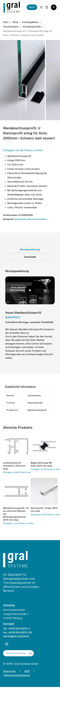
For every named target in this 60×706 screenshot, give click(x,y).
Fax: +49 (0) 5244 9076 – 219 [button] (17, 632)
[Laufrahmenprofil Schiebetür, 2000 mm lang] (16, 446)
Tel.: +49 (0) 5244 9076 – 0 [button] (16, 628)
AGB (27, 671)
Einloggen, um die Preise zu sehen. (23, 150)
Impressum (9, 671)
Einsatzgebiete (30, 22)
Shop (15, 22)
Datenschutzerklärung (17, 675)
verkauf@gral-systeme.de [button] (16, 636)
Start (6, 22)
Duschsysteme (11, 26)
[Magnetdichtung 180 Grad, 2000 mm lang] (44, 446)
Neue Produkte (40, 219)
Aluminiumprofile (31, 26)
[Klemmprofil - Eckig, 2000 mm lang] (44, 491)
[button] (54, 7)
